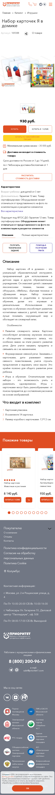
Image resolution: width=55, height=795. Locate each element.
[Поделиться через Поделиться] (26, 34)
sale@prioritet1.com (33, 670)
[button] (9, 512)
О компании (10, 532)
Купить (14, 129)
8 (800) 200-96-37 (30, 4)
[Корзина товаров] (34, 4)
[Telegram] (40, 4)
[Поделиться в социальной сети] (26, 34)
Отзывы (8, 536)
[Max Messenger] (44, 4)
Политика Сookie (15, 563)
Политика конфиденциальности (25, 548)
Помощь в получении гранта (41, 248)
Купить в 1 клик (40, 129)
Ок (27, 788)
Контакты (9, 540)
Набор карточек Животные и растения (15, 485)
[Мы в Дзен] (15, 697)
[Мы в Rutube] (24, 697)
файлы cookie (8, 776)
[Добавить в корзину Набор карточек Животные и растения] (29, 499)
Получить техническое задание (15, 248)
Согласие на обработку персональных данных (19, 555)
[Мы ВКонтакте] (7, 697)
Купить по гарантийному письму (27, 138)
